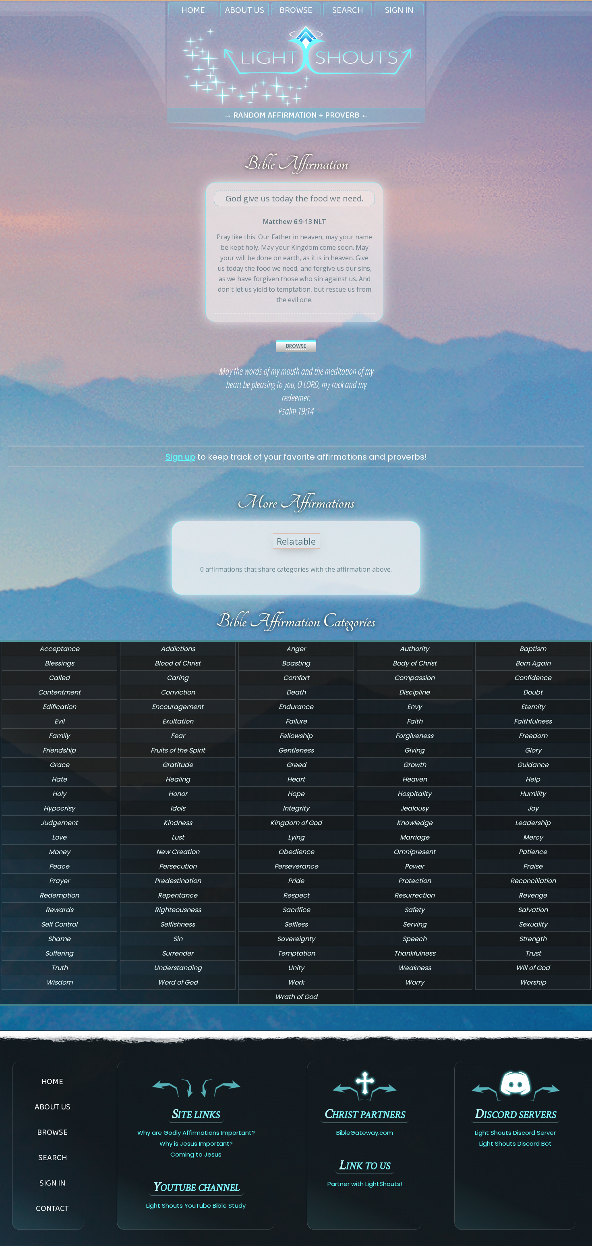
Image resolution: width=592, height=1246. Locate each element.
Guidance (533, 764)
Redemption (59, 895)
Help (533, 779)
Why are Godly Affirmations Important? (196, 1132)
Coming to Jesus (195, 1154)
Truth (59, 967)
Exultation (177, 721)
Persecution (178, 866)
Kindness (178, 822)
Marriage (414, 837)
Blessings (59, 663)
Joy (533, 808)
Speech (414, 938)
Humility (533, 793)
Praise (532, 866)
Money (59, 851)
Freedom (533, 735)
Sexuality (533, 924)
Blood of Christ (178, 663)
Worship (533, 982)
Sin (177, 938)
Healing (178, 779)
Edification (59, 706)
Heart (296, 779)
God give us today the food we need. (295, 198)
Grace (59, 764)
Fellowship (296, 735)
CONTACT (52, 1208)
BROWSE (296, 10)
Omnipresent (414, 851)
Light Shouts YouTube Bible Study (196, 1205)
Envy (414, 706)
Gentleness (296, 750)
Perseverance (296, 866)
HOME (193, 10)
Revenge (533, 895)
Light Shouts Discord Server (515, 1132)
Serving (414, 924)
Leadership (533, 822)
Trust (533, 953)
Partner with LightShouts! (364, 1184)
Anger (296, 648)
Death (296, 692)
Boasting (296, 663)
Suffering (59, 953)
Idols (177, 808)
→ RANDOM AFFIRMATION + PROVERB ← (296, 115)
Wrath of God (296, 996)
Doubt (532, 692)
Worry (414, 982)
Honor (177, 793)
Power (414, 866)
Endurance (296, 706)
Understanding (178, 967)
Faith (414, 721)
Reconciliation (533, 880)
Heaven (414, 779)
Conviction (178, 692)
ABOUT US (244, 10)
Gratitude (177, 764)
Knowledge (415, 822)
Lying (296, 837)
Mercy (533, 837)
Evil (59, 721)
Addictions (178, 648)
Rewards (59, 909)
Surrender (177, 953)
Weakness (414, 967)
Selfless (296, 924)
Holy (59, 793)
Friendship (59, 750)
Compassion (414, 677)
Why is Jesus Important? (196, 1143)
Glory (533, 750)
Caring (177, 677)
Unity (296, 967)
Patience (533, 851)
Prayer (59, 880)
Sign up (180, 456)
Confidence (532, 677)
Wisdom (59, 982)
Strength (532, 938)
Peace (59, 866)
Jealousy (414, 808)
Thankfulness (414, 953)
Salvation (533, 909)
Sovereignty (296, 938)
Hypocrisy (59, 808)
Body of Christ (415, 663)
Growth (414, 764)
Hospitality (414, 793)
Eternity (533, 706)
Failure (296, 721)
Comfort (296, 677)
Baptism (533, 648)
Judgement (59, 822)
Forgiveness (414, 735)
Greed (296, 764)
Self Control (59, 924)
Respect (296, 895)
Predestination (178, 880)
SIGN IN (399, 10)
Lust (178, 837)
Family (59, 735)
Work (296, 982)
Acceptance (59, 648)
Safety (414, 909)
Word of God (178, 982)
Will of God (533, 967)
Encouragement (177, 706)
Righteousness (178, 909)
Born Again (533, 663)
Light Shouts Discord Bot (515, 1143)
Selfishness (177, 924)
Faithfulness (533, 721)
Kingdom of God (296, 822)
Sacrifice (296, 909)
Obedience (296, 851)
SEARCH (347, 10)
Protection (414, 880)
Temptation (296, 953)
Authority (414, 648)
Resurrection (414, 895)
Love (59, 837)
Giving (414, 750)
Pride (296, 880)
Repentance (177, 895)
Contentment (59, 692)
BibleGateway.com (364, 1132)
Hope (296, 793)
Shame (59, 938)
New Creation (177, 851)
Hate (59, 779)
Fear (178, 735)
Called (59, 677)
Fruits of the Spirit (178, 750)
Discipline (414, 692)
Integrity (296, 808)
